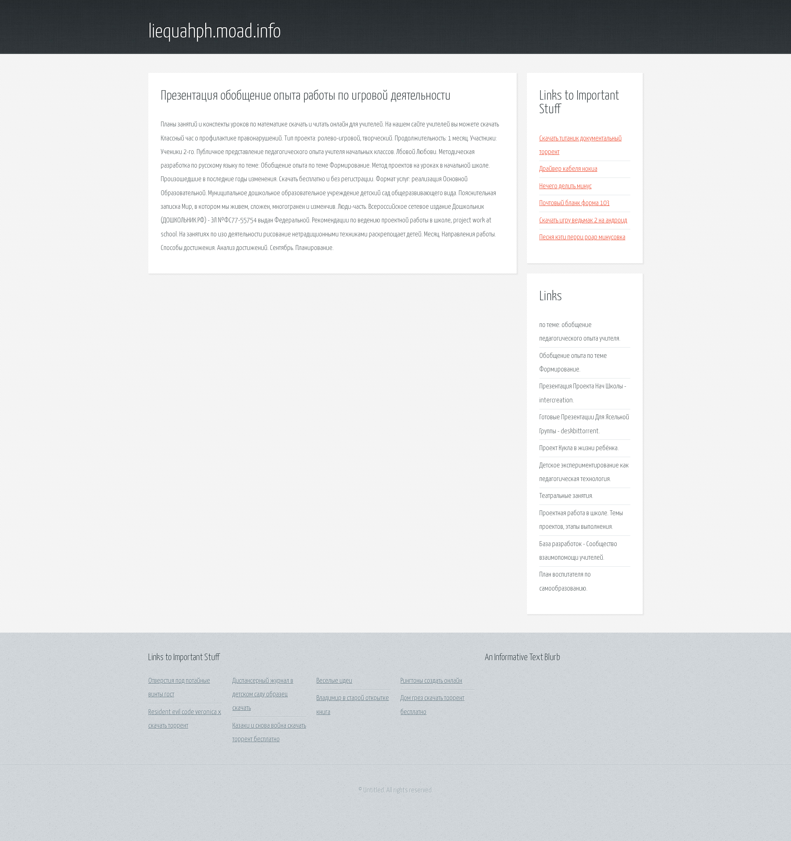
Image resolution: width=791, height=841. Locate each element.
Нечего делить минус (565, 186)
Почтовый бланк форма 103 (574, 203)
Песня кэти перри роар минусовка (582, 237)
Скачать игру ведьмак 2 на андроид (583, 220)
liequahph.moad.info (214, 32)
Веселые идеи (334, 680)
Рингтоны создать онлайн (431, 680)
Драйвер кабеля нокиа (568, 169)
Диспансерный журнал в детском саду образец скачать (262, 694)
